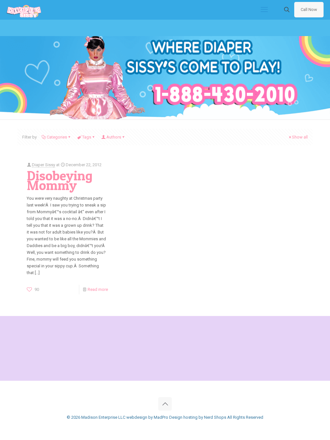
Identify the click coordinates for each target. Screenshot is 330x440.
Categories (57, 137)
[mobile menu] (264, 9)
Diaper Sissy (43, 164)
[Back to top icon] (165, 404)
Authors (113, 137)
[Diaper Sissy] (23, 9)
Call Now (309, 9)
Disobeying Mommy (59, 180)
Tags (86, 137)
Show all (300, 137)
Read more (98, 289)
